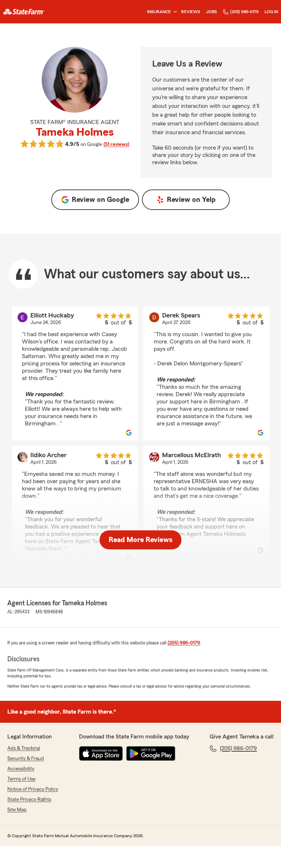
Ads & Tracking (23, 748)
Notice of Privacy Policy (32, 789)
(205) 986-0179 (244, 12)
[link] (24, 12)
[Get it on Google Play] (150, 753)
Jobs (211, 12)
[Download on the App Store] (101, 753)
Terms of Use (21, 779)
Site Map (17, 809)
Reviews (190, 12)
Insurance (159, 12)
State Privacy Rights (29, 799)
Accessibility (20, 768)
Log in (271, 12)
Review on (100, 199)
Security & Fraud (25, 758)
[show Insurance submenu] (174, 12)
